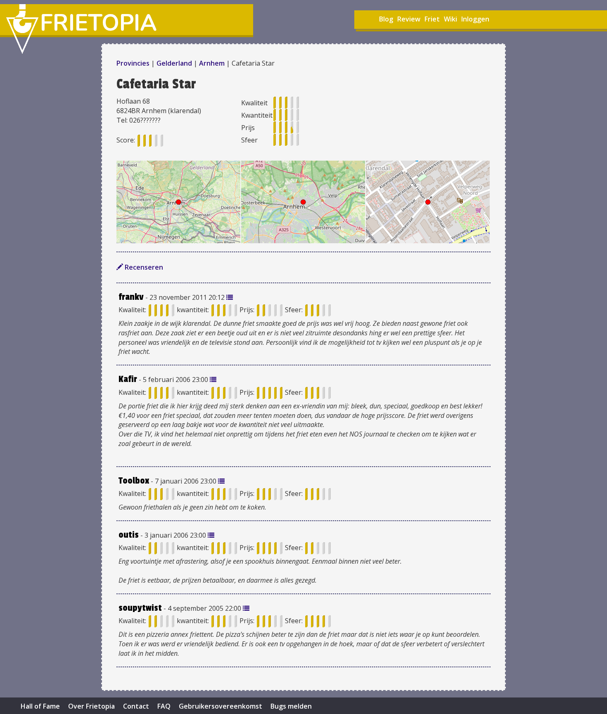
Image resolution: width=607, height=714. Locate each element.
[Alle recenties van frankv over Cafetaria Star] (229, 297)
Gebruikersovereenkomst (220, 706)
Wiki (450, 19)
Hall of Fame (40, 706)
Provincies (133, 63)
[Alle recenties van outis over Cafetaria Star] (211, 535)
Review (408, 19)
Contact (136, 706)
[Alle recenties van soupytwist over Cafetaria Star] (246, 608)
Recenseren (143, 267)
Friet (432, 19)
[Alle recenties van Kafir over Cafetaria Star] (213, 379)
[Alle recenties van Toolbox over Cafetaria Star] (221, 481)
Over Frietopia (91, 706)
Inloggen (475, 19)
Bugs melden (291, 706)
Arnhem (212, 63)
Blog (386, 19)
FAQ (164, 706)
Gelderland (174, 63)
